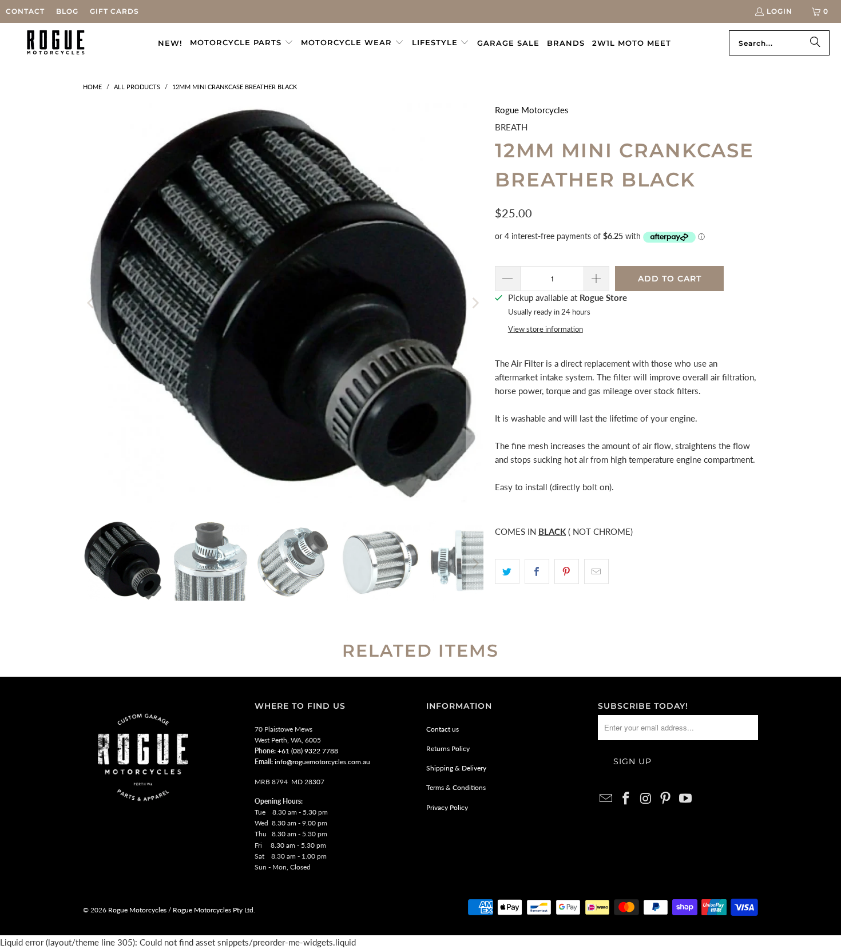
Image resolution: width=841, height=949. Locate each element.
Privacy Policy (447, 807)
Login (779, 11)
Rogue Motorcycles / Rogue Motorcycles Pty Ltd (179, 910)
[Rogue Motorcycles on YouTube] (686, 799)
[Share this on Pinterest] (566, 571)
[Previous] (91, 303)
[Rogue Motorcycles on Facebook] (626, 799)
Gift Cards (114, 11)
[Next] (475, 303)
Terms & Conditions (456, 787)
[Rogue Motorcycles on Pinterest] (666, 799)
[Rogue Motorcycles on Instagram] (645, 799)
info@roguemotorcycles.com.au (322, 761)
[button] (241, 43)
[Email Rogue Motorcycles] (606, 799)
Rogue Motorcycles (532, 110)
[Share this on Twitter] (507, 571)
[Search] (815, 42)
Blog (67, 11)
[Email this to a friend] (596, 571)
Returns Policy (448, 748)
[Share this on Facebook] (537, 571)
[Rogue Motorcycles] (56, 43)
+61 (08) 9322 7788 (307, 751)
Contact (25, 11)
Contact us (442, 729)
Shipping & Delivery (456, 768)
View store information (545, 328)
